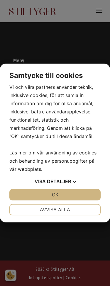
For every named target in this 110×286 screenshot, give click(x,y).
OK (55, 195)
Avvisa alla (55, 209)
